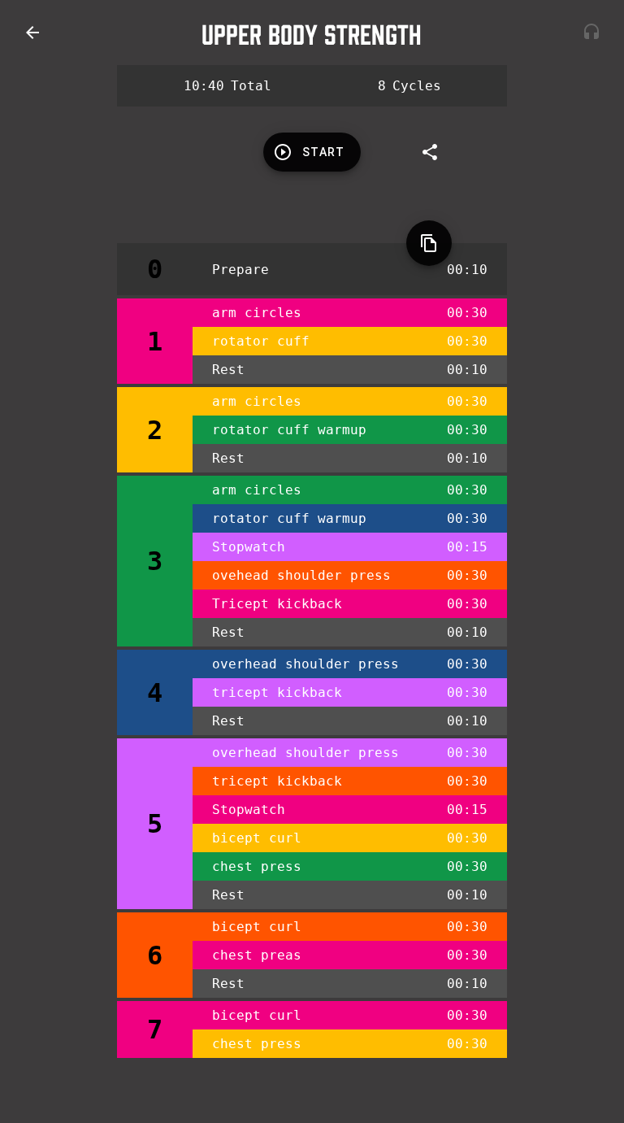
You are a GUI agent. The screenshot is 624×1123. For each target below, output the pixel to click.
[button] (32, 32)
